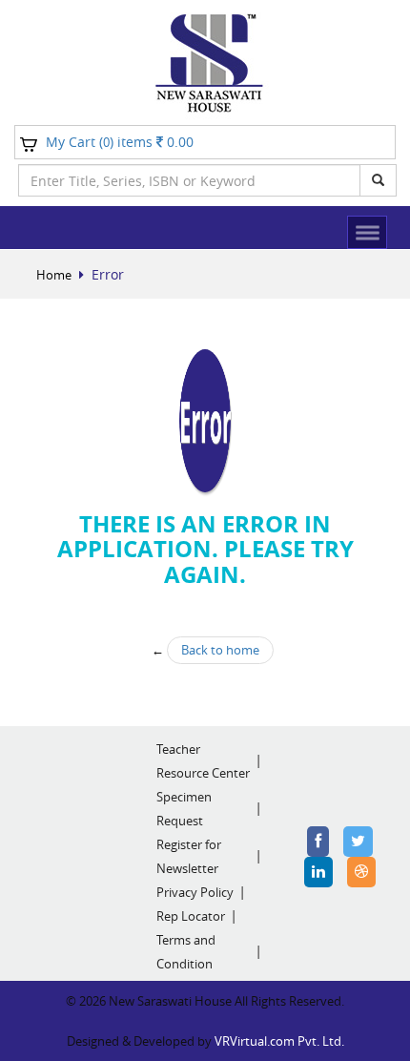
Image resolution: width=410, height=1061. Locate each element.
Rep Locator (190, 916)
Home (54, 274)
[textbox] (189, 180)
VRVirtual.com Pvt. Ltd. (279, 1041)
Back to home (220, 649)
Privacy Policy (195, 892)
